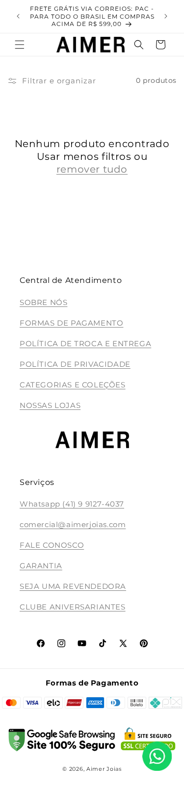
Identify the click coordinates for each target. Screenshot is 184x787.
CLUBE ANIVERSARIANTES (73, 606)
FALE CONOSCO (52, 545)
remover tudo (92, 169)
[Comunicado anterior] (18, 16)
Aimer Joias (104, 768)
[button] (19, 44)
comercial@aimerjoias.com (73, 524)
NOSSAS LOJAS (50, 405)
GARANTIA (41, 565)
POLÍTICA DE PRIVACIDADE (75, 364)
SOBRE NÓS (43, 302)
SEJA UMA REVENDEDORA (73, 586)
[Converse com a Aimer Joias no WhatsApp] (157, 758)
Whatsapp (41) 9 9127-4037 (72, 503)
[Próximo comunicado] (166, 16)
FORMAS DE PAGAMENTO (71, 323)
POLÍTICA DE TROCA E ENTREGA (85, 343)
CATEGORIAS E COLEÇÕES (73, 384)
